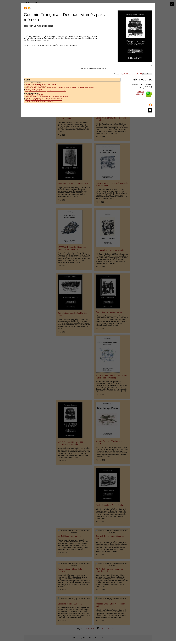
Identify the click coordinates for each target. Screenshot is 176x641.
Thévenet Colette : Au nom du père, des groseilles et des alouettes (46, 96)
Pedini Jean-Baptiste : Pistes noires (36, 86)
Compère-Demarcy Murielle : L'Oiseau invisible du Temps (43, 98)
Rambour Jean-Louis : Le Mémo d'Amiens (39, 101)
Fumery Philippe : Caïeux (33, 89)
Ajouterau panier (139, 93)
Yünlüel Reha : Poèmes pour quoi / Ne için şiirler (41, 84)
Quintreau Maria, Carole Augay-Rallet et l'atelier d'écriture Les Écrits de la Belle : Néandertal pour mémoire (59, 87)
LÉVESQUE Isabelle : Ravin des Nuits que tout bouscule (43, 100)
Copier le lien (147, 74)
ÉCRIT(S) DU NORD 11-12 (34, 95)
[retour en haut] (150, 104)
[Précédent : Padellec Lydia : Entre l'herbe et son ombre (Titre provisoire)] (25, 7)
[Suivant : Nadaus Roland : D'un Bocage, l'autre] (29, 7)
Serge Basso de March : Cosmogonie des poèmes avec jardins (45, 91)
